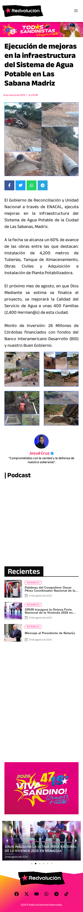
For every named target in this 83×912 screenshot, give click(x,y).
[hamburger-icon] (76, 11)
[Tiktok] (66, 894)
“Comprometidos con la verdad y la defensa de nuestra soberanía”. (41, 460)
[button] (31, 863)
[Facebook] (16, 894)
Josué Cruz (41, 453)
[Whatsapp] (46, 894)
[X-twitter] (26, 894)
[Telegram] (56, 894)
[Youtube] (36, 894)
